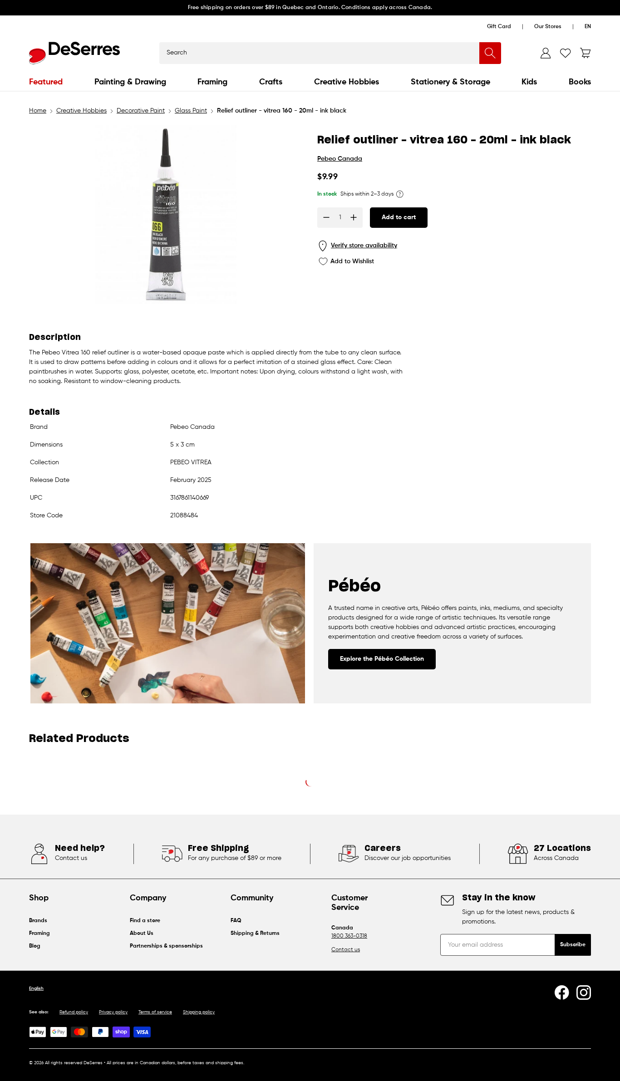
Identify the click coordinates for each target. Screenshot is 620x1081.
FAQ (236, 921)
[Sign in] (545, 53)
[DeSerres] (74, 53)
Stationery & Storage (450, 82)
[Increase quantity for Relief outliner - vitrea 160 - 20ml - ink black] (353, 217)
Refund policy (73, 1012)
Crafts (270, 82)
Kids (529, 82)
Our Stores (547, 26)
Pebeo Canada (339, 159)
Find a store (145, 921)
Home (37, 111)
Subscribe (573, 945)
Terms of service (155, 1012)
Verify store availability (364, 245)
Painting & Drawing (130, 82)
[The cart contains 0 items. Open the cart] (585, 53)
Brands (38, 921)
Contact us (345, 950)
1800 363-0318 (349, 936)
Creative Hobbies (346, 82)
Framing (212, 82)
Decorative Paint (141, 111)
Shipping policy (199, 1012)
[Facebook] (562, 992)
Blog (34, 946)
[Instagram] (583, 992)
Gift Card (499, 26)
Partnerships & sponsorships (166, 946)
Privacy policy (113, 1012)
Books (580, 82)
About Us (141, 933)
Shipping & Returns (255, 933)
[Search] (490, 53)
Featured (46, 82)
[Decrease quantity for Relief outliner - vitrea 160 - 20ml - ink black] (326, 217)
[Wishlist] (565, 53)
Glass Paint (191, 111)
